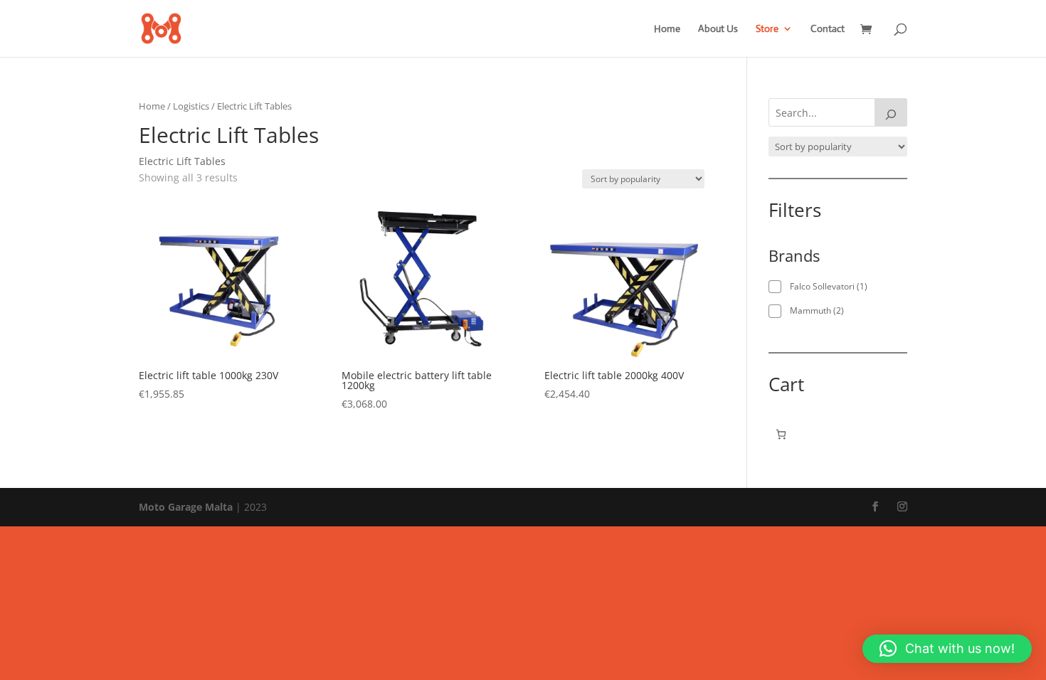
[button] (947, 648)
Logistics (191, 106)
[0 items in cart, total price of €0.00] (780, 434)
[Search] (891, 112)
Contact (827, 29)
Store (767, 29)
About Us (718, 29)
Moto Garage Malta (186, 507)
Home (667, 29)
